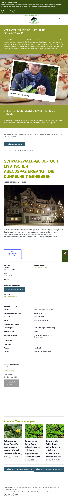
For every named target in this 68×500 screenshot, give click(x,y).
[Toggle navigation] (5, 19)
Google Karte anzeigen (11, 383)
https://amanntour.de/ (10, 297)
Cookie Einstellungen (10, 489)
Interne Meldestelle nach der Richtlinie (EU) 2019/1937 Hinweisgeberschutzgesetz (29, 492)
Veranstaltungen (16, 134)
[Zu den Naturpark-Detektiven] (65, 253)
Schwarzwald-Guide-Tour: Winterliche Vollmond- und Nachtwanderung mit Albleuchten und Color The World (48, 469)
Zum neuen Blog (8, 11)
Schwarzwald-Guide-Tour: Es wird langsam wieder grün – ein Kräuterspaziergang (13, 447)
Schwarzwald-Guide (40, 268)
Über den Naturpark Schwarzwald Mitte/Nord (18, 487)
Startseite (7, 134)
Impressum (36, 487)
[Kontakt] (65, 259)
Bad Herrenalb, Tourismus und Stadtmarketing (9, 369)
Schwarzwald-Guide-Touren (14, 289)
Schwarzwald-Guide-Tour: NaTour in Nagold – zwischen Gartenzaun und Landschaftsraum (19, 469)
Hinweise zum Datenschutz (49, 487)
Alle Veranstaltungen (15, 144)
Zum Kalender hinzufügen (12, 254)
